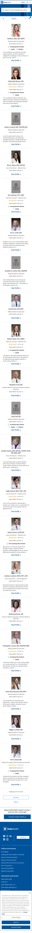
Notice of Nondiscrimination (9, 857)
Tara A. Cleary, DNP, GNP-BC (16, 165)
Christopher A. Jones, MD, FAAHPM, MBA (16, 646)
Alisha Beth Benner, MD (16, 81)
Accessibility (4, 852)
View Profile (15, 60)
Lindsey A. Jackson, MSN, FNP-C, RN (16, 576)
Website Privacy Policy (7, 871)
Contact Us (23, 837)
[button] (23, 2)
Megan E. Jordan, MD (16, 730)
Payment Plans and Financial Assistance (12, 863)
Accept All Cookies (16, 927)
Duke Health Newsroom (8, 887)
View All (16, 802)
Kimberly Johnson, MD (16, 614)
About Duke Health (6, 879)
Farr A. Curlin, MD (16, 233)
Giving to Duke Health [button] (16, 817)
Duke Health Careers (7, 884)
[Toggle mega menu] (27, 2)
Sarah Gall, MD (16, 416)
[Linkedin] (11, 836)
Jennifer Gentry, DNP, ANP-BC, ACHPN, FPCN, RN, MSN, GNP (16, 452)
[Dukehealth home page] (4, 2)
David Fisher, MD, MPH (16, 309)
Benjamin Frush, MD (16, 385)
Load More (16, 797)
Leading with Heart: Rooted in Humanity (12, 854)
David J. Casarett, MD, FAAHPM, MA (16, 127)
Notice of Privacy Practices (8, 860)
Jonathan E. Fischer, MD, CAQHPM (16, 271)
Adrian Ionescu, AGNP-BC (16, 532)
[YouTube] (7, 839)
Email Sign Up (5, 890)
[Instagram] (7, 836)
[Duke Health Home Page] (11, 829)
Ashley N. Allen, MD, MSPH (16, 38)
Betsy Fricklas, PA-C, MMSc (16, 339)
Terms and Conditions (7, 868)
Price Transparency (6, 865)
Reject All (15, 922)
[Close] (30, 893)
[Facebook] (4, 836)
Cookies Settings (16, 917)
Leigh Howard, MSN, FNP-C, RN (16, 491)
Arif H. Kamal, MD (16, 760)
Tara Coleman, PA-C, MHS (16, 195)
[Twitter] (4, 839)
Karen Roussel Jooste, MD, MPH (16, 691)
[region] (16, 911)
